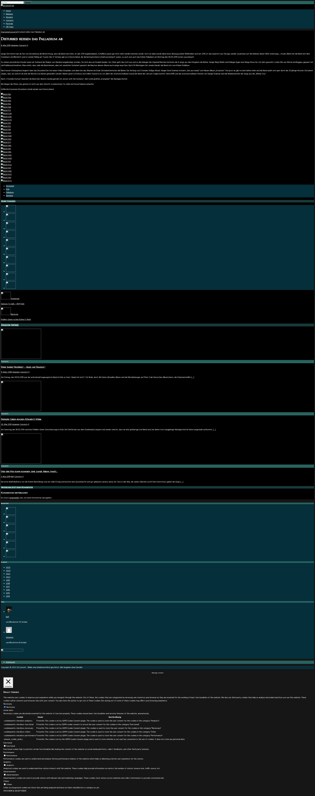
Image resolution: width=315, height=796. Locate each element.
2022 (8, 577)
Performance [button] (8, 752)
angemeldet (14, 498)
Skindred (9, 195)
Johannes (14, 45)
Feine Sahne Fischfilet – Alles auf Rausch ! (23, 367)
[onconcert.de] (7, 5)
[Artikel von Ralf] (9, 611)
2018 (8, 583)
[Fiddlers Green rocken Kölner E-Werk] (21, 410)
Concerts (9, 20)
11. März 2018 (6, 372)
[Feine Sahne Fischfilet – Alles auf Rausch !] (21, 358)
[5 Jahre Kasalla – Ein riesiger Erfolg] (11, 220)
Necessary (10, 707)
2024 (8, 570)
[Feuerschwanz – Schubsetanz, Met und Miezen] (11, 245)
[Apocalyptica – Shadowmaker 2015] (11, 288)
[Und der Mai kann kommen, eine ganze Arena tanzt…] (11, 228)
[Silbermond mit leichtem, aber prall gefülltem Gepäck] (11, 211)
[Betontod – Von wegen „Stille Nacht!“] (11, 522)
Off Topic (10, 27)
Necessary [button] (7, 704)
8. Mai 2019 (5, 45)
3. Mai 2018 (5, 476)
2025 (8, 567)
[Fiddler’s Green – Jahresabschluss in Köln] (11, 262)
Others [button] (6, 781)
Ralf (12, 476)
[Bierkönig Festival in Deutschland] (11, 514)
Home (8, 11)
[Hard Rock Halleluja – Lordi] (11, 254)
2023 (8, 574)
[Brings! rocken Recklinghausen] (11, 279)
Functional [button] (7, 743)
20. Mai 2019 (6, 424)
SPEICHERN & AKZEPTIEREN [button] (14, 791)
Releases (9, 14)
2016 (8, 590)
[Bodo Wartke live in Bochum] (11, 271)
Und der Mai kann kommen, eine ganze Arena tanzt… (29, 471)
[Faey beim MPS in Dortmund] (11, 531)
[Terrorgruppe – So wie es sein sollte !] (11, 237)
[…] (192, 377)
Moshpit (9, 17)
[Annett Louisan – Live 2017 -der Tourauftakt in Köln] (11, 556)
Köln (7, 189)
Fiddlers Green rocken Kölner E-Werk (21, 419)
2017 (8, 586)
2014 (8, 596)
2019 (8, 580)
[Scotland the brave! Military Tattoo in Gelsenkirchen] (11, 548)
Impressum (10, 662)
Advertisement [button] (9, 771)
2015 (8, 593)
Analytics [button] (7, 762)
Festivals (9, 23)
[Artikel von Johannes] (9, 632)
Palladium (10, 192)
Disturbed (10, 186)
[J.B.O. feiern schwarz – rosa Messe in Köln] (11, 539)
